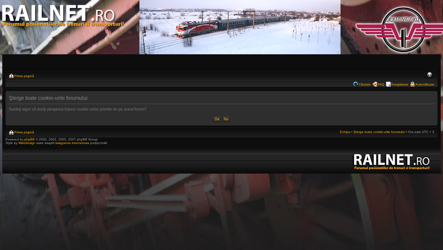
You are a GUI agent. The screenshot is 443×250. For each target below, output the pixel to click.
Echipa (345, 132)
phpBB (29, 139)
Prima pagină (24, 76)
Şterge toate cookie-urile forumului (379, 132)
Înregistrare (399, 84)
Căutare (365, 84)
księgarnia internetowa (72, 143)
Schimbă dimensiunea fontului (429, 75)
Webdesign (27, 143)
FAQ (381, 84)
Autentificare (424, 84)
